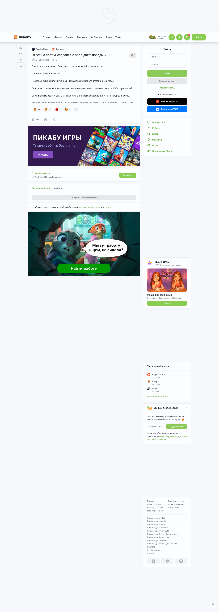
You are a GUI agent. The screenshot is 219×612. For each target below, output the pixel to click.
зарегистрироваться (89, 207)
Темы (118, 37)
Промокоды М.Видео (156, 524)
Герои (66, 102)
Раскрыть (84, 197)
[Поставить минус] (20, 59)
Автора (58, 188)
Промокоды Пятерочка (157, 528)
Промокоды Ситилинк (157, 540)
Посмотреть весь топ (157, 396)
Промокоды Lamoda (156, 521)
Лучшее (58, 37)
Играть (167, 303)
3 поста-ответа (41, 173)
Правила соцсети (176, 501)
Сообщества (96, 37)
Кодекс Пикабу (154, 504)
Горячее (47, 37)
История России (98, 102)
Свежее (69, 37)
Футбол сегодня (154, 550)
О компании (173, 507)
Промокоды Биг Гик (156, 518)
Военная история (79, 102)
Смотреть (127, 175)
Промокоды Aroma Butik (158, 531)
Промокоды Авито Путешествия (162, 544)
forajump (52, 177)
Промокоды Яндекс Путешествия (162, 534)
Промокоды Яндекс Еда (158, 537)
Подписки (82, 37)
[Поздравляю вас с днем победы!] (109, 55)
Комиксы (112, 102)
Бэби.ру (150, 553)
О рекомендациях (176, 504)
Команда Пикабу (155, 507)
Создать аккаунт (167, 81)
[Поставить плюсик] (20, 48)
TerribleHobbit (42, 49)
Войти (198, 37)
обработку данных (168, 436)
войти (108, 207)
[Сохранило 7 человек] (46, 119)
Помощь (151, 501)
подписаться (176, 426)
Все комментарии (41, 188)
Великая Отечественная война (47, 102)
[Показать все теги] (131, 102)
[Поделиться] (54, 119)
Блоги (109, 37)
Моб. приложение (155, 511)
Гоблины (123, 102)
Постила (151, 547)
